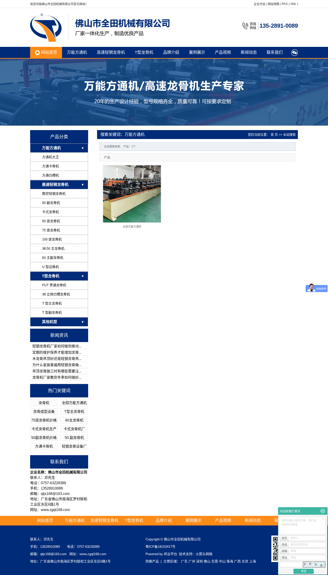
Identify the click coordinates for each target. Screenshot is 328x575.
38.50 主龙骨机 (53, 248)
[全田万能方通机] (132, 194)
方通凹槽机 (50, 175)
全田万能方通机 (74, 403)
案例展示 (197, 52)
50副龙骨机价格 (44, 438)
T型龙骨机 (144, 52)
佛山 (207, 561)
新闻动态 (249, 52)
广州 (192, 561)
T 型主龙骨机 (52, 303)
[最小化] (323, 511)
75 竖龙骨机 (51, 230)
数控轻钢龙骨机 (54, 193)
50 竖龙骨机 (51, 221)
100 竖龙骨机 (52, 239)
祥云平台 (170, 554)
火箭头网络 (204, 554)
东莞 (214, 561)
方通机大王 (50, 157)
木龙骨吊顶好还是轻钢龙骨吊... (56, 359)
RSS (285, 4)
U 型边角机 (50, 267)
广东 (184, 561)
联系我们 (275, 52)
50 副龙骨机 (51, 203)
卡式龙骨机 (50, 212)
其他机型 (49, 322)
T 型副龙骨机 (52, 312)
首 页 (274, 134)
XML (293, 4)
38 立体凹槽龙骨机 (56, 294)
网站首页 (48, 52)
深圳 (199, 561)
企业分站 (259, 4)
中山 (222, 561)
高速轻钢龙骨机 (111, 52)
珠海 (229, 561)
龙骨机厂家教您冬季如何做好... (56, 377)
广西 (237, 561)
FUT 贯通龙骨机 (54, 285)
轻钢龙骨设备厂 (74, 446)
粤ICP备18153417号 (160, 546)
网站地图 (273, 4)
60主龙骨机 (74, 420)
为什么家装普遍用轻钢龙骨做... (56, 365)
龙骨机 (44, 403)
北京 (245, 561)
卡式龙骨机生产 (43, 429)
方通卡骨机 (50, 166)
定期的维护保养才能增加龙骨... (56, 352)
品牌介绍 (171, 52)
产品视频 (223, 52)
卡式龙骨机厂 (74, 429)
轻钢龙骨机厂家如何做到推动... (56, 346)
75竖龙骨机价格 (44, 420)
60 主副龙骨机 (52, 257)
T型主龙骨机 (74, 411)
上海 (252, 561)
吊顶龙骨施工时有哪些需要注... (56, 371)
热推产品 (152, 561)
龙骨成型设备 (44, 411)
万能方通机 (77, 52)
